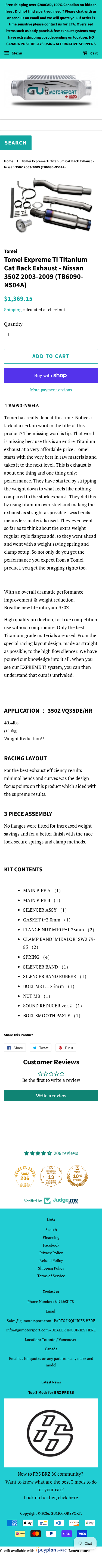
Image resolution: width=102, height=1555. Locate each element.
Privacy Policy (51, 1252)
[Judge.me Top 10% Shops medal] (77, 1176)
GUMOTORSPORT (66, 1513)
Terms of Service (51, 1275)
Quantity (13, 324)
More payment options (51, 389)
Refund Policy (51, 1260)
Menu (16, 53)
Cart (93, 53)
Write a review (51, 1095)
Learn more (79, 1550)
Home (8, 161)
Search (51, 1229)
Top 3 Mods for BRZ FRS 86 (51, 1392)
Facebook (51, 1245)
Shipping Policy (51, 1268)
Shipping (12, 310)
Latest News (51, 1382)
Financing (51, 1237)
